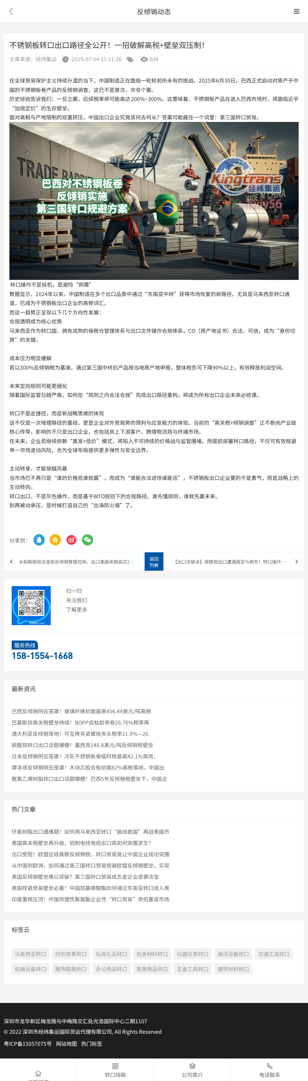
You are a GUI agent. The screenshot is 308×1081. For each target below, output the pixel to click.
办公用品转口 (111, 969)
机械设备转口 (30, 969)
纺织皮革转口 (71, 954)
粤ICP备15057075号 (28, 1043)
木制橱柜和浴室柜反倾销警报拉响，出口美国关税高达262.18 (77, 561)
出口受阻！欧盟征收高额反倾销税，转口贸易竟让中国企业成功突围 (90, 854)
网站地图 (66, 1043)
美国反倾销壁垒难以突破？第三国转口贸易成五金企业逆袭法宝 (85, 876)
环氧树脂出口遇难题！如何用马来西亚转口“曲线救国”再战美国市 (90, 831)
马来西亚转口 (30, 954)
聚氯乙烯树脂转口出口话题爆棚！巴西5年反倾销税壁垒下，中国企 (89, 778)
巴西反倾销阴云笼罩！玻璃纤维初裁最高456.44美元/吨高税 (81, 711)
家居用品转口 (152, 969)
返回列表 (154, 561)
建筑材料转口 (233, 969)
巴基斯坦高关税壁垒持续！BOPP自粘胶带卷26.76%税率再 (80, 722)
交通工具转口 (274, 954)
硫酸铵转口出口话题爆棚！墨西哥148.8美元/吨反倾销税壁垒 (82, 745)
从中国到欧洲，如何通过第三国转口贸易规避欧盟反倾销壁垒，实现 (90, 865)
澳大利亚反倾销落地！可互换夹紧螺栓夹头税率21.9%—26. (81, 733)
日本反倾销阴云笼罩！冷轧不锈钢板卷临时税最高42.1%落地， (85, 756)
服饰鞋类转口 (71, 969)
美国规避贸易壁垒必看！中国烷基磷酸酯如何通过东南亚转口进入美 (90, 888)
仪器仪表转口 (192, 954)
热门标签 (91, 1043)
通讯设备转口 (233, 954)
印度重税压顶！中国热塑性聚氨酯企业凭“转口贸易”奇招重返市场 (90, 899)
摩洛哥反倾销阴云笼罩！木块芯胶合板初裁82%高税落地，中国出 (88, 767)
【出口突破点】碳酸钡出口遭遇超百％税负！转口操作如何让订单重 (238, 561)
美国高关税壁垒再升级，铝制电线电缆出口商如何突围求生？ (83, 842)
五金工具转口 (192, 969)
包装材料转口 (152, 954)
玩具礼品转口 (111, 954)
